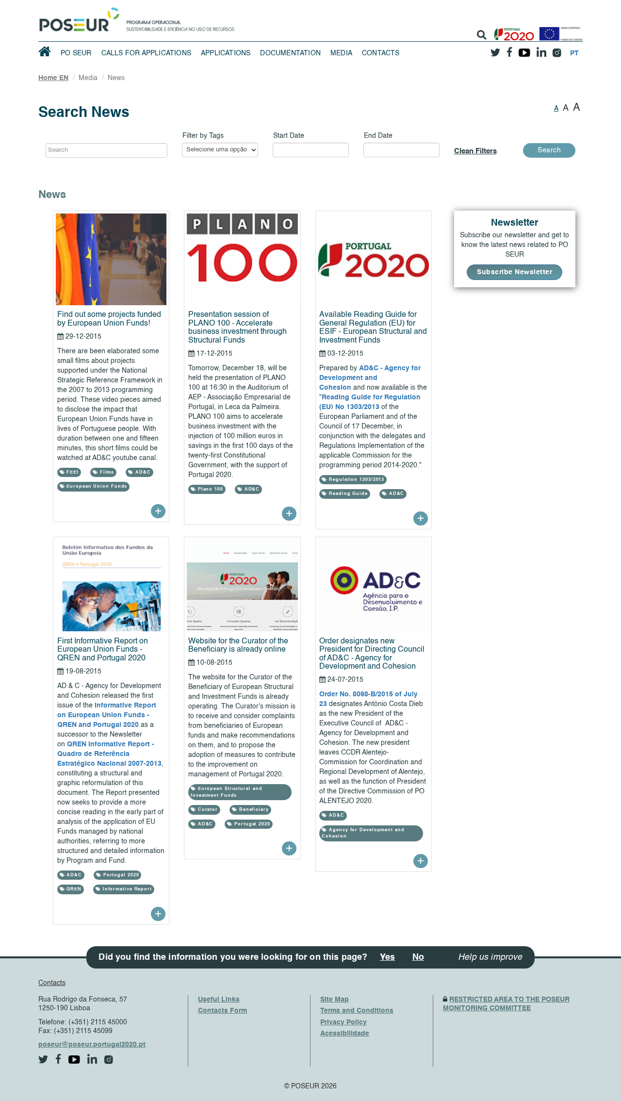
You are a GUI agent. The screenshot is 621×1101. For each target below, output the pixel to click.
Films (106, 472)
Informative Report (126, 889)
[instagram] (556, 49)
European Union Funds (96, 486)
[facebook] (509, 49)
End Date (378, 135)
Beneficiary (253, 809)
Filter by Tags (203, 135)
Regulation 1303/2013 (355, 479)
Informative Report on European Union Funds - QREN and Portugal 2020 (106, 715)
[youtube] (524, 49)
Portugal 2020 (120, 875)
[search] (481, 35)
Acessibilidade (344, 1033)
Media (341, 53)
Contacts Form (222, 1010)
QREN (73, 889)
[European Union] (559, 30)
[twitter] (495, 49)
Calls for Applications (146, 53)
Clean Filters (475, 151)
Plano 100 (209, 489)
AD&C (142, 472)
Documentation (290, 53)
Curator (207, 809)
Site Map (334, 999)
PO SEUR (76, 53)
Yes (387, 957)
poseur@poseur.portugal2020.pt (92, 1044)
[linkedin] (541, 49)
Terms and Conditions (356, 1010)
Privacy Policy (343, 1022)
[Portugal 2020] (512, 30)
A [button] (556, 108)
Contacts (381, 53)
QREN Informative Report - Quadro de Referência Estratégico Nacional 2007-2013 (109, 754)
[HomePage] (77, 17)
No (418, 957)
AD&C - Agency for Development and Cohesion (370, 378)
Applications (225, 53)
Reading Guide (347, 494)
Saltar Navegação (264, 4)
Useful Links (219, 999)
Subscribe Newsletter (514, 272)
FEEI (72, 472)
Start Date (288, 135)
